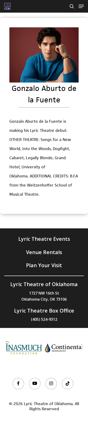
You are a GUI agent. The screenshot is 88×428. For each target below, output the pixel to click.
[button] (81, 6)
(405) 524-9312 (44, 319)
